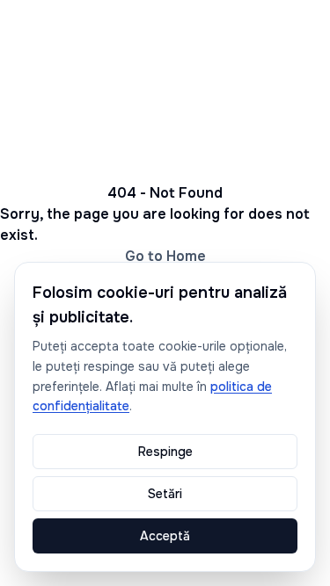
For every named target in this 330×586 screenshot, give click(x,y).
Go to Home (165, 256)
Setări (165, 494)
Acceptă (165, 536)
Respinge (165, 451)
